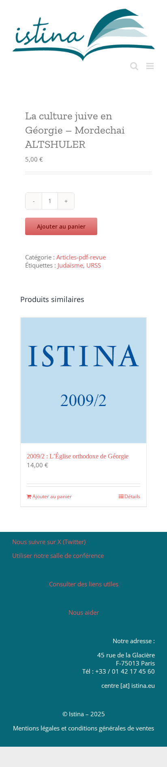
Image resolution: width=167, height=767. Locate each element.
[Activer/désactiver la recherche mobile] (134, 66)
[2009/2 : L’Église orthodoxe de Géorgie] (83, 380)
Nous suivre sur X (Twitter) (49, 542)
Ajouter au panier (61, 226)
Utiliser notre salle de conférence (58, 555)
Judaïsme (70, 265)
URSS (93, 265)
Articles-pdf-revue (81, 257)
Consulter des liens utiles (83, 584)
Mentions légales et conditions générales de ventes (83, 728)
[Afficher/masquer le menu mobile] (150, 66)
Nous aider (84, 612)
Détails (132, 496)
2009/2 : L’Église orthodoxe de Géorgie (77, 456)
